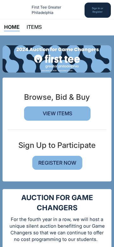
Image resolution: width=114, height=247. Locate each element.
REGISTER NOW (57, 163)
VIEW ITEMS (57, 113)
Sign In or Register (97, 10)
